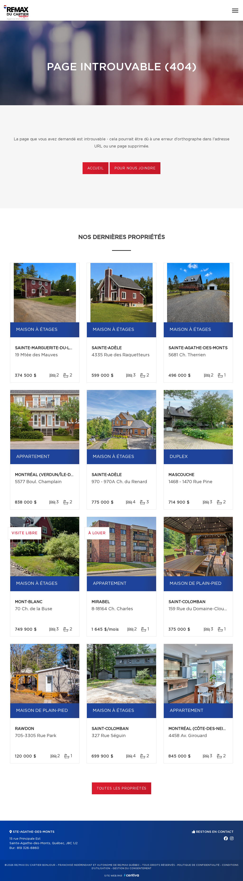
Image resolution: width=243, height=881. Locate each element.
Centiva (131, 875)
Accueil (95, 168)
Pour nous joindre (135, 168)
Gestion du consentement (131, 868)
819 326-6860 (28, 848)
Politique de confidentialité (198, 865)
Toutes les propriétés (122, 788)
